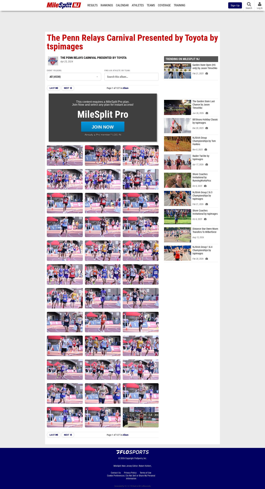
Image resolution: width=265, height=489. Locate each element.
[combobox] (131, 77)
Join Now (103, 127)
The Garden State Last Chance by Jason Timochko (204, 104)
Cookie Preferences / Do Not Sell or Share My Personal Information (131, 477)
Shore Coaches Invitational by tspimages (205, 212)
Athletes (138, 5)
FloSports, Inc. (140, 458)
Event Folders (54, 70)
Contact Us (116, 473)
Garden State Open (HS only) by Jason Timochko (205, 66)
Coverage (164, 5)
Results (92, 5)
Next (66, 88)
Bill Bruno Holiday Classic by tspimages (205, 121)
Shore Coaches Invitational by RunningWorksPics (202, 177)
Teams (151, 5)
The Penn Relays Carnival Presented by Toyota (93, 57)
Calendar (122, 5)
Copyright (129, 458)
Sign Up (235, 5)
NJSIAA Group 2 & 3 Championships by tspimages (202, 195)
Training (179, 5)
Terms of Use (145, 473)
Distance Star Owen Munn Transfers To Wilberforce (205, 230)
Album (126, 88)
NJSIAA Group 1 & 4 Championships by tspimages (202, 250)
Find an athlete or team (117, 70)
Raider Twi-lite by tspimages (201, 157)
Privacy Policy (130, 473)
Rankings (107, 5)
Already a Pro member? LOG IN (103, 134)
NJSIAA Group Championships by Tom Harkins (204, 141)
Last (53, 88)
